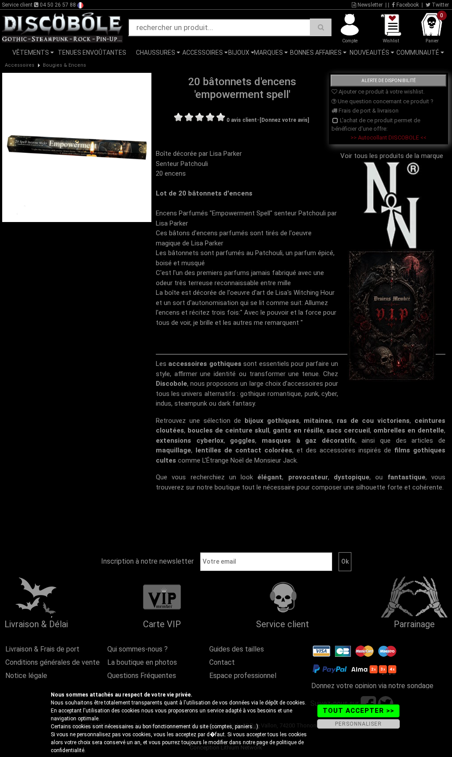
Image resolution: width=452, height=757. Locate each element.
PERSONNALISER (358, 724)
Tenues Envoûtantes (92, 52)
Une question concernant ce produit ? (384, 101)
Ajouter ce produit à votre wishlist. (381, 91)
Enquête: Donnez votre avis (366, 66)
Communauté (417, 52)
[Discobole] (62, 27)
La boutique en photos (142, 662)
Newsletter (369, 5)
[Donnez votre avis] (284, 120)
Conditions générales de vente (52, 662)
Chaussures (155, 52)
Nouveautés (369, 52)
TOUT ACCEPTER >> (358, 711)
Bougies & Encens (64, 65)
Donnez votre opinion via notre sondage (372, 686)
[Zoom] (76, 147)
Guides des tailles (236, 649)
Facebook (407, 5)
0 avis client (241, 120)
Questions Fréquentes (141, 675)
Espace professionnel (242, 675)
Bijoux (238, 52)
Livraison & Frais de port (42, 649)
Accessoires (202, 52)
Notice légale (26, 675)
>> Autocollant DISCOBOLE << (388, 137)
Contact (222, 662)
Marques (268, 52)
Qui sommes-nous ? (137, 649)
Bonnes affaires (316, 52)
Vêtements (30, 52)
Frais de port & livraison (368, 110)
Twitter (439, 5)
